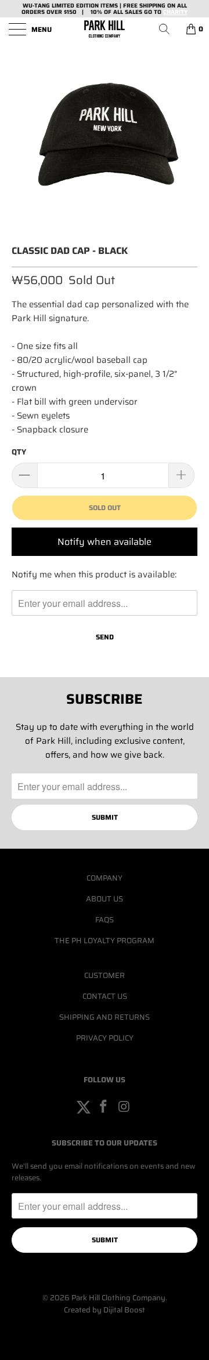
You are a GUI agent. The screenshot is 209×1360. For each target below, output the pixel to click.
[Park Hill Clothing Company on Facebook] (104, 1107)
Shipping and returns (104, 1017)
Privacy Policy (105, 1038)
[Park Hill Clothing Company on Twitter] (83, 1107)
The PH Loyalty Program (104, 940)
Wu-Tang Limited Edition (61, 5)
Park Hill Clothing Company (118, 1298)
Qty (19, 452)
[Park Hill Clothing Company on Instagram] (124, 1107)
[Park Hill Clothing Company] (104, 29)
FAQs (104, 920)
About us (104, 899)
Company (104, 878)
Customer (104, 975)
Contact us (104, 996)
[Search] (168, 29)
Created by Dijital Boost (104, 1310)
